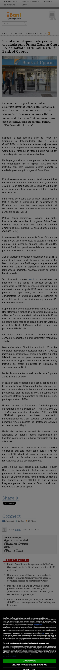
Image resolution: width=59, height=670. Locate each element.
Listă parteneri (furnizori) (9, 656)
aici (43, 633)
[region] (29, 640)
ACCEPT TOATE (29, 661)
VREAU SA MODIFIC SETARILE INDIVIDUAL (29, 665)
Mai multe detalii (38, 624)
